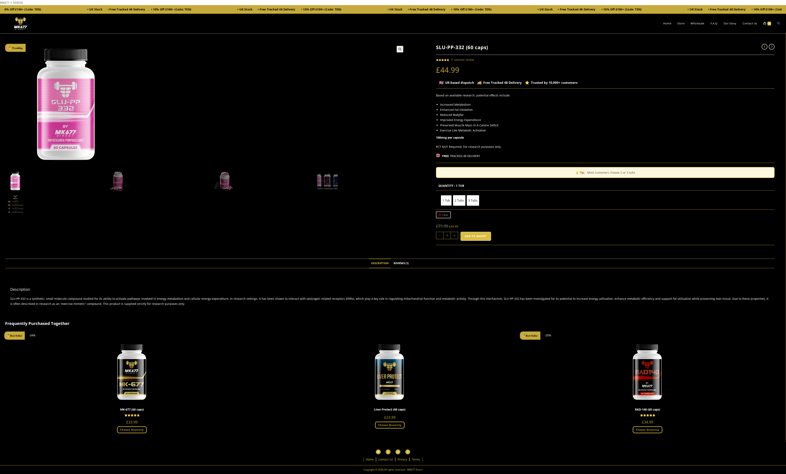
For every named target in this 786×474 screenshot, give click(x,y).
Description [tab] (380, 263)
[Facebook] (378, 452)
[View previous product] (764, 47)
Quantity (445, 186)
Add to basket (476, 236)
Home (370, 459)
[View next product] (772, 47)
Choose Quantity (132, 429)
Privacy (402, 459)
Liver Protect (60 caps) (389, 409)
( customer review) (462, 59)
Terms (416, 459)
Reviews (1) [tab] (401, 263)
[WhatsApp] (407, 452)
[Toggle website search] (778, 23)
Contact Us (385, 459)
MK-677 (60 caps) (132, 409)
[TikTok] (398, 452)
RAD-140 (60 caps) (647, 409)
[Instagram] (388, 452)
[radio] (446, 200)
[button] (400, 49)
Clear (445, 215)
